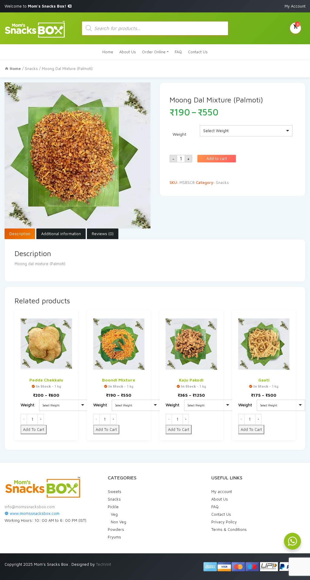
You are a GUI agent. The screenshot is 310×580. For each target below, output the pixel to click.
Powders (116, 529)
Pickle (113, 506)
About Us (127, 51)
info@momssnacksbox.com (30, 506)
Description (19, 233)
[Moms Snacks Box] (35, 28)
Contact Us (198, 51)
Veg (114, 514)
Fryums (114, 537)
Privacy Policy (224, 521)
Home (107, 51)
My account (221, 491)
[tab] (20, 233)
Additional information (61, 233)
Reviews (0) (103, 233)
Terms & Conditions (229, 529)
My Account (295, 6)
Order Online (154, 51)
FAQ (178, 51)
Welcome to (36, 6)
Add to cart (216, 158)
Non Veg (118, 521)
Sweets (114, 491)
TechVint (103, 564)
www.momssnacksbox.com (33, 513)
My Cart (297, 24)
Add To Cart (33, 429)
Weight (179, 134)
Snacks (31, 68)
